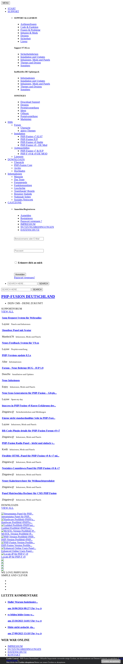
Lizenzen (18, 156)
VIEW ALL (7, 311)
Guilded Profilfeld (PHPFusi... (16, 528)
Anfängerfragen (28, 24)
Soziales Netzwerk (23, 199)
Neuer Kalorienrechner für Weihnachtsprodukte (28, 480)
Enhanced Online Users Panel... (17, 551)
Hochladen (19, 171)
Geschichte (19, 188)
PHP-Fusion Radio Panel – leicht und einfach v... (28, 443)
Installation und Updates (32, 57)
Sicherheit (25, 38)
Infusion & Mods (29, 32)
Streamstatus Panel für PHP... (16, 516)
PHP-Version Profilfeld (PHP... (17, 539)
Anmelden (25, 215)
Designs (24, 35)
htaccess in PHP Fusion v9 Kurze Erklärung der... (29, 405)
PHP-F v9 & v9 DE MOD (33, 153)
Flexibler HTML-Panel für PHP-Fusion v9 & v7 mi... (30, 455)
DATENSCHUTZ (29, 229)
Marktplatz (25, 119)
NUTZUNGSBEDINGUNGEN (37, 227)
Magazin (18, 176)
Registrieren (26, 218)
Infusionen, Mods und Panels (35, 59)
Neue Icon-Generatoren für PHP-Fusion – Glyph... (29, 393)
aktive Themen (28, 130)
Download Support (30, 102)
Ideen (23, 110)
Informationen (27, 78)
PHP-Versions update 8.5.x (16, 355)
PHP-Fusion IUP (29, 139)
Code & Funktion (29, 27)
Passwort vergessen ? (31, 221)
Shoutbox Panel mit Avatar (16, 330)
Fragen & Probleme (30, 30)
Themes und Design (30, 62)
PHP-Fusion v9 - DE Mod (33, 145)
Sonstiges (25, 65)
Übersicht (25, 127)
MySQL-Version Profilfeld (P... (17, 533)
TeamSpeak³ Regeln (24, 191)
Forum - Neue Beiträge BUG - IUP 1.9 (22, 368)
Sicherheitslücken (29, 54)
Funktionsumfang (23, 185)
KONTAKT (14, 654)
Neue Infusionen (11, 380)
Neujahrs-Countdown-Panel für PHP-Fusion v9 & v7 (31, 468)
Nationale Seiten (22, 196)
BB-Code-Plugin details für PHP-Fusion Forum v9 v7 (31, 430)
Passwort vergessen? (24, 277)
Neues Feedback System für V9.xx (20, 342)
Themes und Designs (31, 86)
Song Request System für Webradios (21, 317)
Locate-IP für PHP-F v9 (13, 556)
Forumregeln (20, 182)
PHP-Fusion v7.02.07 (31, 136)
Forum (17, 125)
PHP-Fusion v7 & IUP (32, 150)
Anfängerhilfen (21, 148)
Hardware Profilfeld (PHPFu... (16, 522)
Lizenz (23, 41)
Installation (19, 133)
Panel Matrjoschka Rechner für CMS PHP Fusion (29, 493)
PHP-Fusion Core (23, 165)
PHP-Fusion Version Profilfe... (16, 545)
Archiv (17, 168)
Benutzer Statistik (23, 194)
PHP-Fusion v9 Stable (31, 142)
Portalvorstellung (29, 116)
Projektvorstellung (29, 107)
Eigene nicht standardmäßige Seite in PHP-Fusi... (28, 418)
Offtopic (24, 113)
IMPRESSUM (27, 224)
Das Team (19, 179)
